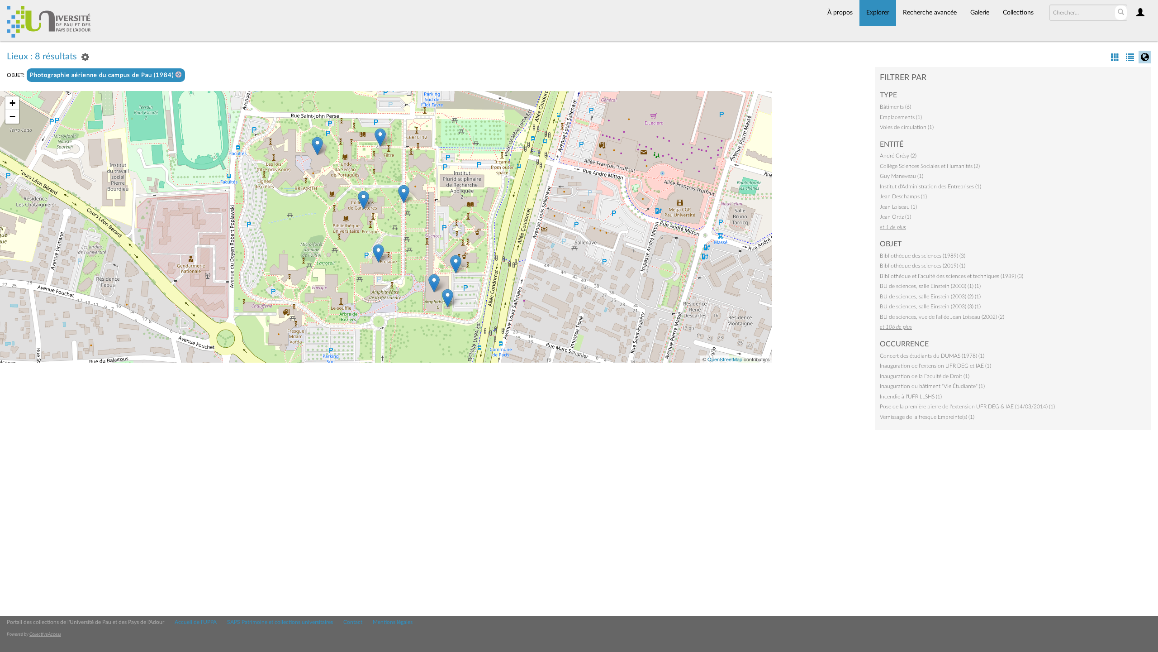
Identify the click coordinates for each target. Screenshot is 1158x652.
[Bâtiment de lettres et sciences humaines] (380, 137)
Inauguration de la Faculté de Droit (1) (924, 376)
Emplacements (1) (901, 117)
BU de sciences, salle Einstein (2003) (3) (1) (930, 306)
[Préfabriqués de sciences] (455, 264)
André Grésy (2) (898, 155)
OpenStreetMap (724, 359)
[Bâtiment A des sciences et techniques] (434, 283)
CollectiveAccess (45, 634)
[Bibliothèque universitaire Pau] (363, 200)
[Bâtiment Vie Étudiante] (378, 253)
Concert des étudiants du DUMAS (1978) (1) (932, 356)
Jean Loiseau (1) (898, 207)
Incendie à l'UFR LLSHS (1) (911, 396)
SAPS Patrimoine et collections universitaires (280, 622)
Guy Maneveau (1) (901, 176)
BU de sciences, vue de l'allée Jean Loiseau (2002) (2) (942, 317)
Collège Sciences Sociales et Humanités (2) (930, 166)
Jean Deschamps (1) (903, 196)
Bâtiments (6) (895, 107)
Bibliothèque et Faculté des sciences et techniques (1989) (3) (951, 276)
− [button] (12, 116)
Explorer (877, 13)
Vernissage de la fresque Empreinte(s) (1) (927, 417)
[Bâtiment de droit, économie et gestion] (317, 146)
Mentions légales (393, 622)
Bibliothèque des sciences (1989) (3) (922, 256)
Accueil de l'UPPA (196, 622)
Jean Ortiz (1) (895, 217)
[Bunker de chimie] (447, 298)
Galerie (979, 13)
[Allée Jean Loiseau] (403, 194)
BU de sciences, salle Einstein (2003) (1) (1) (930, 286)
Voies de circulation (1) (907, 127)
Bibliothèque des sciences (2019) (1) (922, 265)
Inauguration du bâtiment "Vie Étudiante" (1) (932, 386)
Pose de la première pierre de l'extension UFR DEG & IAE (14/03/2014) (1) (967, 406)
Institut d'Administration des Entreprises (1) (930, 186)
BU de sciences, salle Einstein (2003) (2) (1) (930, 296)
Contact (352, 622)
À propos (840, 13)
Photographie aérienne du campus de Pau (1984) (103, 75)
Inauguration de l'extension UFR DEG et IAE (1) (935, 366)
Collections (1018, 13)
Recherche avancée (930, 13)
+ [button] (12, 103)
